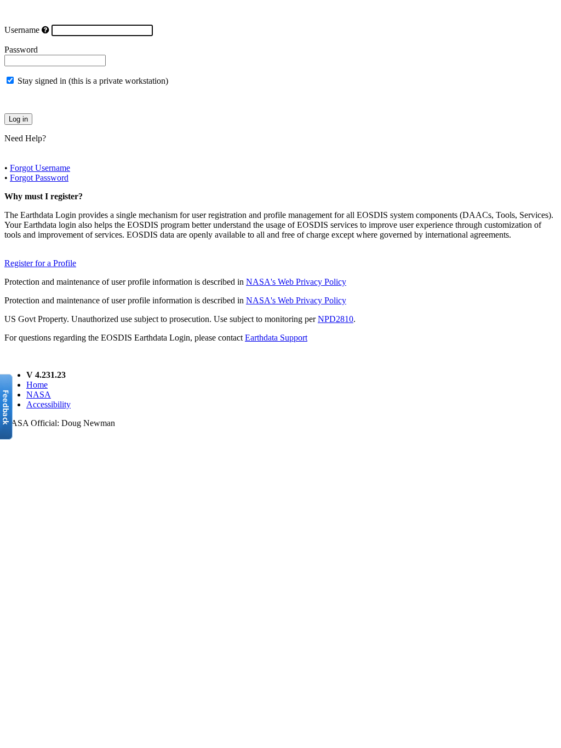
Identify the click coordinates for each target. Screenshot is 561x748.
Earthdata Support (276, 337)
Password (21, 49)
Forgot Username (40, 167)
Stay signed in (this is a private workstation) (93, 80)
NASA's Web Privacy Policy (296, 281)
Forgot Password (39, 177)
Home (37, 384)
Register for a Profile (40, 263)
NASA (38, 394)
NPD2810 (335, 319)
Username (21, 29)
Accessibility (48, 404)
